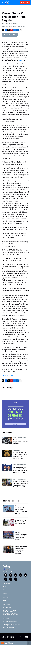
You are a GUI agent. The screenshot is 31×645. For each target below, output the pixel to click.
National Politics (8, 375)
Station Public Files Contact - (10, 621)
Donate (5, 593)
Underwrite (6, 597)
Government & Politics (19, 437)
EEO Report (6, 618)
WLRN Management (8, 627)
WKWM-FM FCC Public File (10, 613)
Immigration (16, 450)
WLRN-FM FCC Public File (9, 611)
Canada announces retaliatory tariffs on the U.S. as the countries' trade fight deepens (21, 509)
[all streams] (29, 643)
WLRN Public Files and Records (11, 614)
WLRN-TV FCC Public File (9, 610)
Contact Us (6, 590)
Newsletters (6, 604)
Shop (4, 600)
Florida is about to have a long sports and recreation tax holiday (20, 441)
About (5, 586)
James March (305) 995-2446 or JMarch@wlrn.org (11, 625)
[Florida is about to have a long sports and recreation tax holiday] (7, 440)
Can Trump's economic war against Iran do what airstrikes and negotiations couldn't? (21, 535)
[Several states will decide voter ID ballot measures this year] (8, 522)
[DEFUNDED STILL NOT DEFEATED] (15, 414)
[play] (2, 643)
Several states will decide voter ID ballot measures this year (21, 522)
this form (21, 60)
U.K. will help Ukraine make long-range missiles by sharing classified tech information (21, 550)
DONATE (25, 2)
